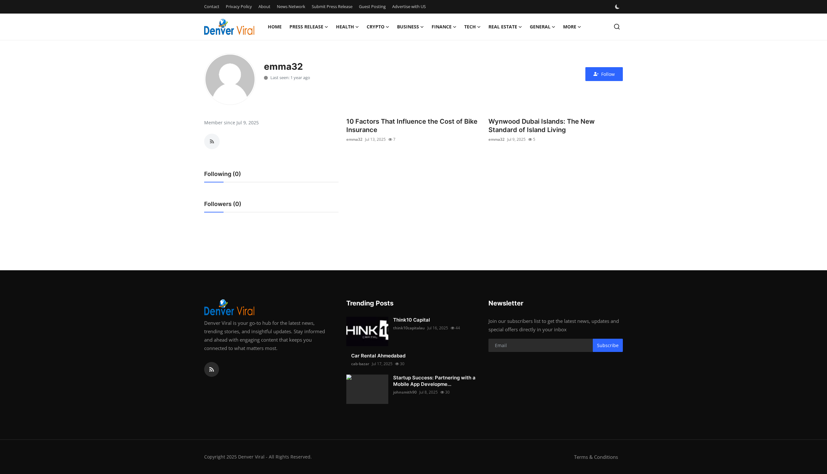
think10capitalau (409, 328)
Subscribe (608, 345)
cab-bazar (360, 363)
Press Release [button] (306, 27)
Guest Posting (372, 6)
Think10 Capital (411, 320)
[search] (617, 27)
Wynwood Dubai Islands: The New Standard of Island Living (541, 126)
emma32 (354, 139)
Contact (211, 6)
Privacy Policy (239, 6)
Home (275, 27)
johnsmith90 (405, 392)
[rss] (211, 369)
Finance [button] (442, 27)
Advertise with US (409, 6)
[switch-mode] (618, 7)
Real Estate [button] (502, 27)
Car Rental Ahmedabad (378, 356)
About (264, 6)
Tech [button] (470, 27)
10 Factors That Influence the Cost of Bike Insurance (411, 126)
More (569, 27)
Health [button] (345, 27)
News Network (291, 6)
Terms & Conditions (596, 457)
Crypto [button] (375, 27)
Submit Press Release (332, 6)
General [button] (540, 27)
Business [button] (408, 27)
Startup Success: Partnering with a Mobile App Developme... (434, 381)
